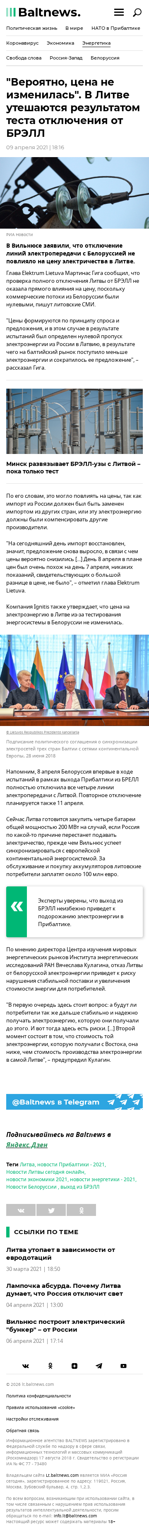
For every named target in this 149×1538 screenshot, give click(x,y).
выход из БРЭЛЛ (79, 1187)
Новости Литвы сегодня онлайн (45, 1172)
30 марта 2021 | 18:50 (33, 1269)
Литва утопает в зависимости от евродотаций (60, 1253)
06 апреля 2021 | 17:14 (34, 1341)
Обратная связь (22, 1431)
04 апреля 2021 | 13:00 (34, 1305)
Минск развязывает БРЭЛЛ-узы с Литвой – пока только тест (73, 467)
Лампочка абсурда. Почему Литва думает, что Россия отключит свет (64, 1289)
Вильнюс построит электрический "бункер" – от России (65, 1325)
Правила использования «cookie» (40, 1407)
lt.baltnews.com (62, 1475)
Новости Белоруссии (32, 1187)
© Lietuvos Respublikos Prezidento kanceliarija (42, 732)
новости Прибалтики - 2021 (71, 1164)
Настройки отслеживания (32, 1419)
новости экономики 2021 (36, 1179)
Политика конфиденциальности (38, 1396)
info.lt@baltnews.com (75, 1516)
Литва (27, 1164)
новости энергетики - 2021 (102, 1179)
